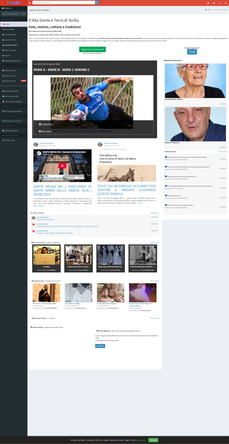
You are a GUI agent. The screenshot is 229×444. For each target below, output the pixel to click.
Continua (41, 206)
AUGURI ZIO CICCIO (174, 196)
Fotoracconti (38, 242)
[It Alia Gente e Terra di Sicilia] (13, 3)
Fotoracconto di (46, 270)
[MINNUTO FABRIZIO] (195, 124)
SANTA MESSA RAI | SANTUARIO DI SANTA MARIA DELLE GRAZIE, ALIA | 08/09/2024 (62, 190)
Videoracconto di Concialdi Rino (174, 188)
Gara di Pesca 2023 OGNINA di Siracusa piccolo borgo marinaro (188, 167)
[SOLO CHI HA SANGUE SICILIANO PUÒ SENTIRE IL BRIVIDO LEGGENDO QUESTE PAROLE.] (127, 165)
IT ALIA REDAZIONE (42, 224)
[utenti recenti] (208, 3)
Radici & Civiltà (40, 318)
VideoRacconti (170, 152)
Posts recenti (38, 213)
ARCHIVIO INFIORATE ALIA (45, 219)
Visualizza (100, 346)
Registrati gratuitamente (92, 49)
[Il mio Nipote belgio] (78, 292)
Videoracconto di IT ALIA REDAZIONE (176, 198)
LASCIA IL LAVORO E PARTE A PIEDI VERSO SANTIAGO (54, 233)
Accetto (153, 440)
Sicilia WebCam (104, 331)
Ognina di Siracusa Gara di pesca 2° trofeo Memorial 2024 (187, 157)
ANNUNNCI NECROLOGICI (173, 60)
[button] (29, 3)
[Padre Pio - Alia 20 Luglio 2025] (46, 292)
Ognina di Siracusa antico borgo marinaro (182, 176)
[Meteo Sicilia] (62, 348)
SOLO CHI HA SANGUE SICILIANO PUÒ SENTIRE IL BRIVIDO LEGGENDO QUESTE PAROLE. (127, 190)
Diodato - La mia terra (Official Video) (180, 205)
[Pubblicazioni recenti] (214, 3)
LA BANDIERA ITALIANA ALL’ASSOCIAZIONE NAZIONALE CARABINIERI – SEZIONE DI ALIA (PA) (67, 226)
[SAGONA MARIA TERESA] (195, 81)
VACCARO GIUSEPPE (46, 143)
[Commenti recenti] (220, 3)
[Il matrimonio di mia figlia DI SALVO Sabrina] (142, 292)
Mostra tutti (155, 213)
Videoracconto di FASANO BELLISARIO (176, 160)
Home (209, 9)
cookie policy (141, 440)
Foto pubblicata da (45, 308)
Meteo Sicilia (37, 327)
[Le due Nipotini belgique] (110, 292)
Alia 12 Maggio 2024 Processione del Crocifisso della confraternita (190, 186)
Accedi (192, 51)
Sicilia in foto (39, 281)
